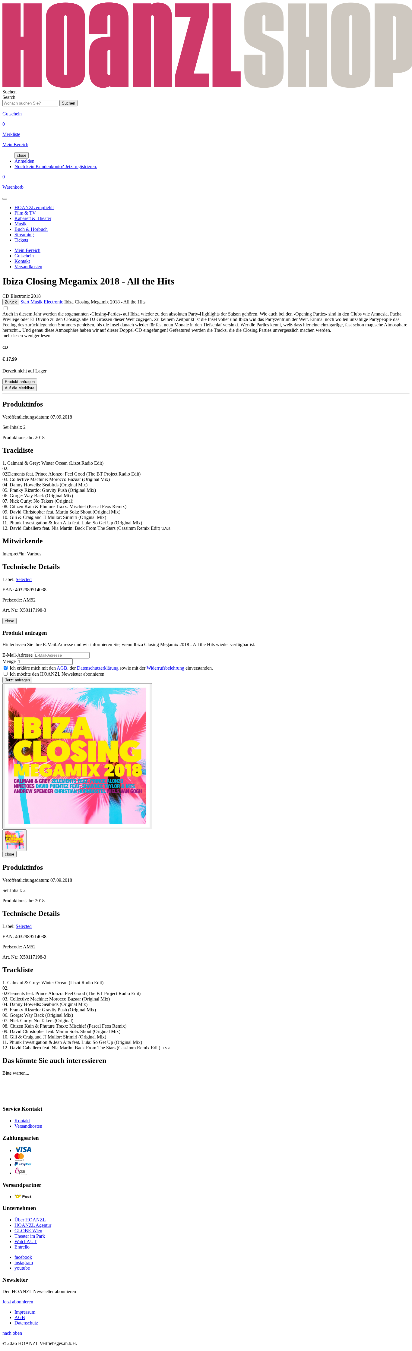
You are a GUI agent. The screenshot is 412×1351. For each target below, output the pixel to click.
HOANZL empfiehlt (34, 207)
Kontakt (22, 261)
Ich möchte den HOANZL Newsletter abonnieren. (58, 674)
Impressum (24, 1312)
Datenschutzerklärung (98, 668)
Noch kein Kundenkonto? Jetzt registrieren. (55, 166)
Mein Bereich (27, 250)
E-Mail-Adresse (17, 655)
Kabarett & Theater (32, 218)
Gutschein (24, 255)
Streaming (24, 234)
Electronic (53, 301)
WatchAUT (25, 1241)
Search (8, 97)
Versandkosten (28, 266)
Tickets (21, 240)
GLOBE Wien (28, 1230)
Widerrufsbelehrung (165, 668)
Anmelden (24, 161)
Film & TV (25, 212)
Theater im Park (29, 1236)
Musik (20, 223)
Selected (24, 579)
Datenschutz (26, 1322)
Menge (9, 661)
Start (25, 301)
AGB (62, 668)
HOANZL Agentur (32, 1225)
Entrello (22, 1246)
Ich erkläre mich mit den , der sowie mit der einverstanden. (111, 668)
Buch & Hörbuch (31, 229)
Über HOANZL (30, 1219)
